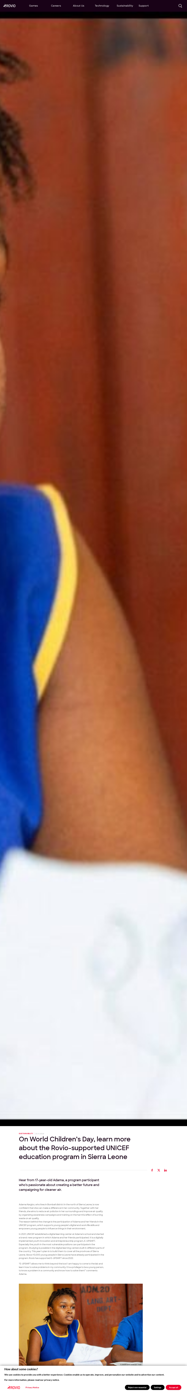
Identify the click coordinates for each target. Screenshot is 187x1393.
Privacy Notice (32, 1387)
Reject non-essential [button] (137, 1387)
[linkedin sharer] (165, 1170)
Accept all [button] (173, 1387)
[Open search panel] (180, 5)
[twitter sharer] (158, 1170)
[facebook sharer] (152, 1170)
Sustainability (26, 1134)
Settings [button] (157, 1387)
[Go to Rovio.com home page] (9, 6)
